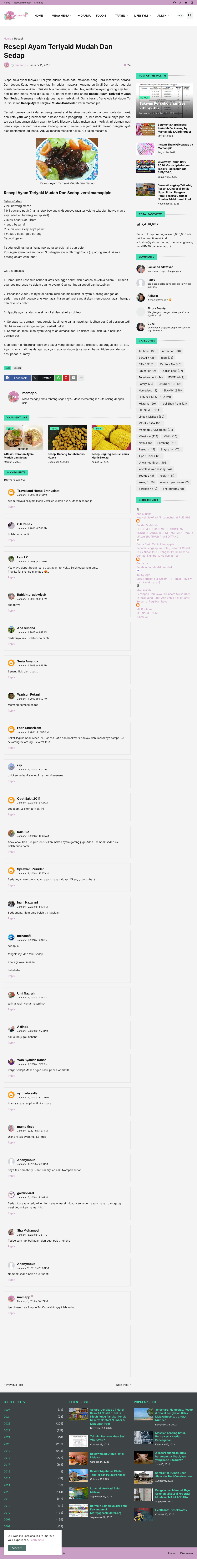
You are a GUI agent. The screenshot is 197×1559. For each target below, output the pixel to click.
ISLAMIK (172, 390)
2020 (33, 1444)
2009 (33, 1519)
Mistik (170, 436)
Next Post (122, 1384)
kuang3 (147, 482)
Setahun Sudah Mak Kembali (154, 567)
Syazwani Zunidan (30, 869)
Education (147, 370)
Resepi (18, 38)
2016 (33, 1471)
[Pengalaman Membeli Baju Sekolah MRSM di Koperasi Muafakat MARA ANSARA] (143, 1494)
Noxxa (145, 442)
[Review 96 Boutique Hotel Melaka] (78, 1458)
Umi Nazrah (26, 993)
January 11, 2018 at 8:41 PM (32, 632)
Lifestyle (141, 15)
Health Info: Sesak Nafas (171, 1510)
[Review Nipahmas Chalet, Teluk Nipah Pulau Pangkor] (78, 1475)
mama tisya (25, 1126)
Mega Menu (60, 15)
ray (19, 765)
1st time (147, 351)
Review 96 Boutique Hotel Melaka (107, 1455)
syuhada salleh (28, 1093)
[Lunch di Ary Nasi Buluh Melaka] (78, 1493)
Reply (11, 506)
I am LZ (22, 557)
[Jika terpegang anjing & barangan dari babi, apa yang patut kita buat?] (143, 1457)
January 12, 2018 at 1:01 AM (32, 769)
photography (173, 488)
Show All (142, 616)
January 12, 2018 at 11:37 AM (33, 873)
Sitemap (38, 2)
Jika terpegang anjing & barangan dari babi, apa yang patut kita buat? (170, 1456)
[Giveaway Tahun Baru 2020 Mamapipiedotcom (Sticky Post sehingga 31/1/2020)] (145, 166)
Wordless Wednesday (155, 469)
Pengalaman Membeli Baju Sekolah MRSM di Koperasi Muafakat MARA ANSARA (172, 1493)
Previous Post (14, 1384)
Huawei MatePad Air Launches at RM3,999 (163, 517)
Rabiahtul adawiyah (31, 595)
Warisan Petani (28, 694)
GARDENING (170, 383)
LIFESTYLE (149, 410)
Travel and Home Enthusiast (38, 491)
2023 (33, 1423)
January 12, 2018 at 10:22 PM (33, 1097)
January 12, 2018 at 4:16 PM (32, 940)
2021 (33, 1437)
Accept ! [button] (17, 1548)
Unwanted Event (153, 462)
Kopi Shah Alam (174, 403)
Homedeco (148, 390)
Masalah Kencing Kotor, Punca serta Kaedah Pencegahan (170, 1436)
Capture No (170, 364)
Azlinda (22, 1027)
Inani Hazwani (27, 902)
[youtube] (186, 2)
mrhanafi (24, 936)
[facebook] (174, 2)
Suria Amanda (27, 661)
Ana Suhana (26, 628)
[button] (180, 16)
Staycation (170, 449)
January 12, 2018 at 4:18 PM (32, 997)
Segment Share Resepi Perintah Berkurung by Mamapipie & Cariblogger (174, 128)
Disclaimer (186, 1553)
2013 (33, 1492)
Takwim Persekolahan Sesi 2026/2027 (107, 1438)
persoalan (148, 488)
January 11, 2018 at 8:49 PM (32, 665)
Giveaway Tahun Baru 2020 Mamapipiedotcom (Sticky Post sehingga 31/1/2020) (174, 167)
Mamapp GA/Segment (156, 429)
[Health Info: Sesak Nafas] (143, 1514)
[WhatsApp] (58, 378)
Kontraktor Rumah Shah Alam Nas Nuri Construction (173, 1474)
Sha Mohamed (28, 1230)
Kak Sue (23, 832)
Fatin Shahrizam (29, 728)
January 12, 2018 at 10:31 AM (33, 836)
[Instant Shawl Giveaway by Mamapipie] (145, 149)
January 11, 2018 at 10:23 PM (33, 732)
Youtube (146, 475)
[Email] (73, 378)
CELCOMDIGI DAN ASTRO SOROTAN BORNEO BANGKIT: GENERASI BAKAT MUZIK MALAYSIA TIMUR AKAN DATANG (164, 532)
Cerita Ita (142, 563)
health (166, 475)
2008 (33, 1526)
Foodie (101, 15)
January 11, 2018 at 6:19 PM (32, 494)
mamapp (29, 393)
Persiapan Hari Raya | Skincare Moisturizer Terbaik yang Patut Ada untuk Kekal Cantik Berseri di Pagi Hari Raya (163, 597)
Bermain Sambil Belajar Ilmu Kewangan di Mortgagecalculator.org (108, 1509)
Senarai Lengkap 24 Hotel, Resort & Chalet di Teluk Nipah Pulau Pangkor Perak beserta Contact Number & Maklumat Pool (175, 192)
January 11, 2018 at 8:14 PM (32, 598)
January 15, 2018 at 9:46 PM (32, 1197)
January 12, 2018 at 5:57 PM (32, 1064)
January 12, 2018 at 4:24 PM (32, 1030)
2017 (33, 1464)
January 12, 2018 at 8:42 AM (32, 802)
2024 (33, 1416)
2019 (33, 1450)
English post (172, 370)
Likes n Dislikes (151, 416)
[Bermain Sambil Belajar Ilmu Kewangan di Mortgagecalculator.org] (78, 1510)
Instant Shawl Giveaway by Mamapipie (175, 146)
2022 (33, 1430)
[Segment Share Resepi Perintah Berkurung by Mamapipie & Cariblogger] (145, 129)
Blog (167, 357)
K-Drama (84, 15)
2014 (33, 1485)
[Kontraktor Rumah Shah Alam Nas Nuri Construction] (143, 1477)
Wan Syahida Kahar (31, 1060)
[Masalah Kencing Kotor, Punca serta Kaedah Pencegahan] (143, 1437)
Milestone (148, 436)
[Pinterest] (66, 378)
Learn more (37, 1539)
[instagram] (192, 2)
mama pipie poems (174, 482)
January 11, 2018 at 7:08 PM (32, 528)
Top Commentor (22, 2)
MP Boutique (144, 609)
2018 (33, 1457)
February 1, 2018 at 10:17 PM (32, 1301)
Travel (120, 15)
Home (7, 2)
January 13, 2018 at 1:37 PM (32, 1130)
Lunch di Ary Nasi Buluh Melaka (105, 1490)
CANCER (146, 364)
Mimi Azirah (143, 590)
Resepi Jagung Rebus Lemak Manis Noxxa (110, 455)
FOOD (176, 377)
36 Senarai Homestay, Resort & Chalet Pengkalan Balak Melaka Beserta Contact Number (174, 1415)
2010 (33, 1512)
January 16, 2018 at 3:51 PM (32, 1234)
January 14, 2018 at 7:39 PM (32, 1164)
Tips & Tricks (150, 456)
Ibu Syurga (143, 574)
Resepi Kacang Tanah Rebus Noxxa (66, 455)
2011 (33, 1505)
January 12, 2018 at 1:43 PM (32, 906)
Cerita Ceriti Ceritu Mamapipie (155, 544)
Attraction (171, 351)
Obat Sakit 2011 (28, 798)
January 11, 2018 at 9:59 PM (32, 698)
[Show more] (81, 378)
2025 (33, 1409)
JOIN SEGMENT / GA (155, 397)
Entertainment (151, 377)
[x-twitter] (180, 2)
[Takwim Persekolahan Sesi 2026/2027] (78, 1441)
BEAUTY (147, 357)
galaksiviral (25, 1193)
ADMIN (161, 15)
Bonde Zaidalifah (147, 525)
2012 (33, 1498)
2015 (33, 1478)
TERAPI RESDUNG (147, 613)
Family (146, 383)
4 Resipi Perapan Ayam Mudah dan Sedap (19, 455)
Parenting (166, 442)
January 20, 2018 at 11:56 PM (33, 1268)
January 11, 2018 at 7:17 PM (32, 561)
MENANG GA (150, 423)
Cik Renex (24, 524)
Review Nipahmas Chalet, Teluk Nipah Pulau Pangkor (107, 1472)
